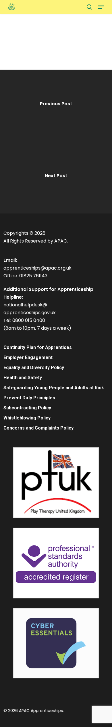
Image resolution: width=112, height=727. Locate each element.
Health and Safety (22, 377)
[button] (101, 7)
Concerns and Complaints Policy (38, 428)
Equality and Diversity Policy (33, 367)
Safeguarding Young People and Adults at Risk (53, 387)
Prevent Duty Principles (29, 397)
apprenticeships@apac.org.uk (37, 268)
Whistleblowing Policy (27, 418)
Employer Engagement (28, 357)
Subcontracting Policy (27, 408)
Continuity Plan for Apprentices (37, 347)
